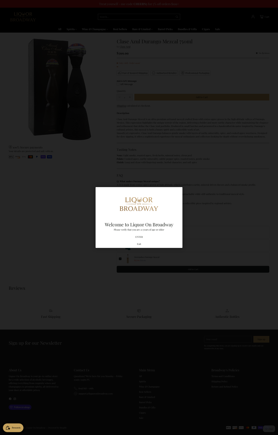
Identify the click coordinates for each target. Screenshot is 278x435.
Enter (139, 236)
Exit (139, 243)
